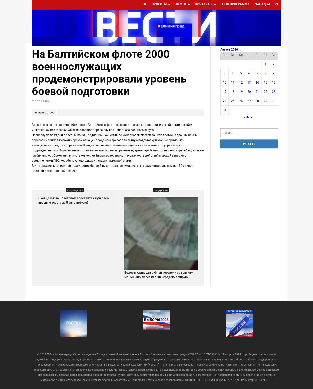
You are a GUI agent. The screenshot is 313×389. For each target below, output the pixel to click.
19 (241, 91)
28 (257, 101)
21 (257, 91)
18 (232, 91)
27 (249, 101)
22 (265, 91)
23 (273, 91)
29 (265, 101)
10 (224, 82)
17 (224, 91)
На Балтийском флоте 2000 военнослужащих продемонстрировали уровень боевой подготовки (109, 72)
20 (249, 91)
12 (241, 82)
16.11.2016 (42, 101)
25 (232, 101)
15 (265, 82)
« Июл (248, 117)
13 (249, 82)
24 (224, 101)
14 (257, 82)
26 (241, 101)
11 (232, 82)
